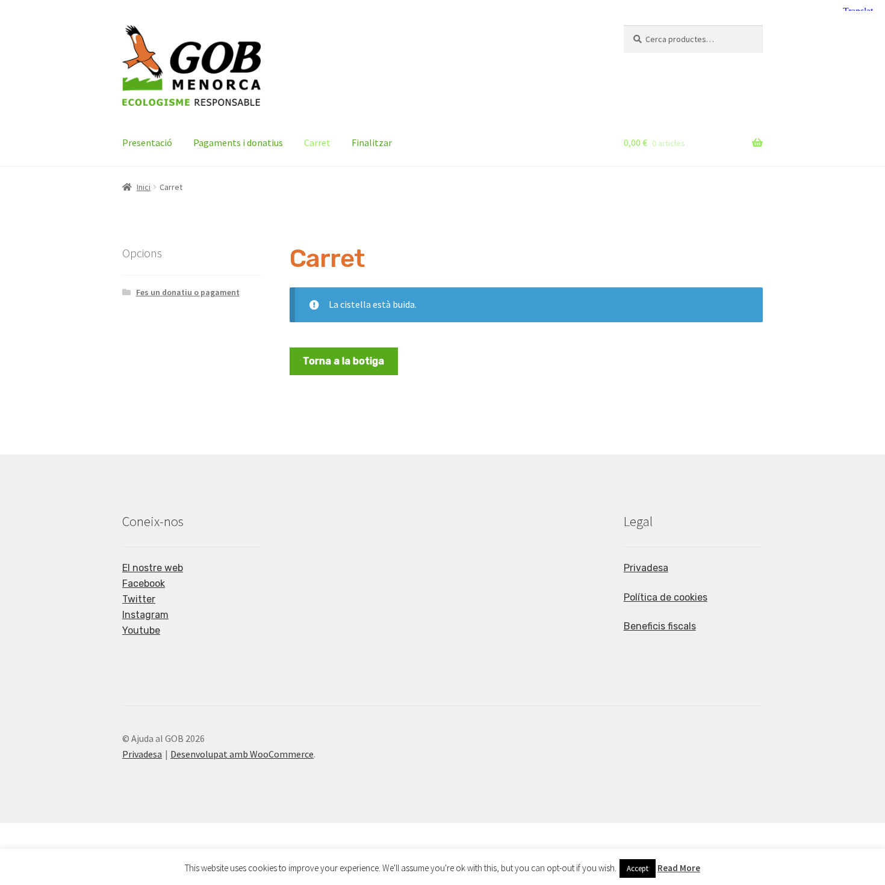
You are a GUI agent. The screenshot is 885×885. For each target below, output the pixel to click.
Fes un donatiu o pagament (188, 292)
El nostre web (152, 568)
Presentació (147, 142)
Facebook (143, 583)
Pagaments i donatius (238, 142)
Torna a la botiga (343, 361)
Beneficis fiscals (660, 626)
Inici (144, 187)
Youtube (141, 630)
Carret (317, 142)
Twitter (138, 599)
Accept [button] (637, 868)
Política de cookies (665, 597)
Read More (678, 868)
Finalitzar (372, 142)
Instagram (145, 614)
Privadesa (646, 568)
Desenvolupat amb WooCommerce (242, 754)
